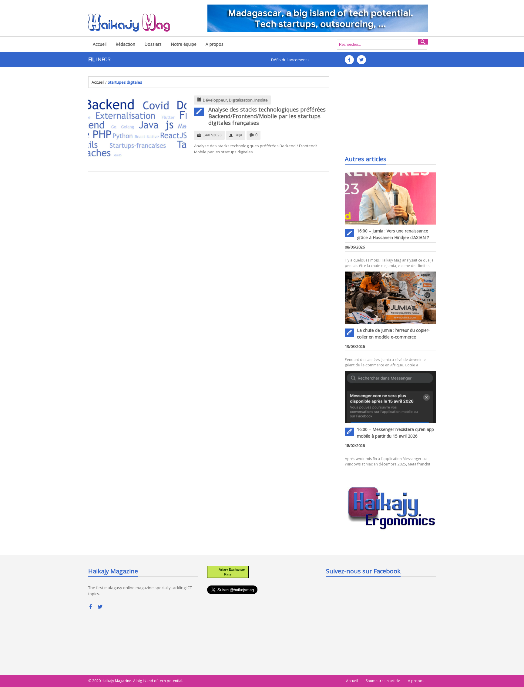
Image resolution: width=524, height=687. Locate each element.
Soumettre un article (383, 680)
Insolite (261, 100)
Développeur (215, 100)
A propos (214, 44)
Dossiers (153, 44)
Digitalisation (241, 100)
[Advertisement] (390, 114)
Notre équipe (183, 44)
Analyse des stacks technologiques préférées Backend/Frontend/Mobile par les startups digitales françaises (267, 116)
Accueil (99, 44)
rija (239, 135)
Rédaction (125, 44)
